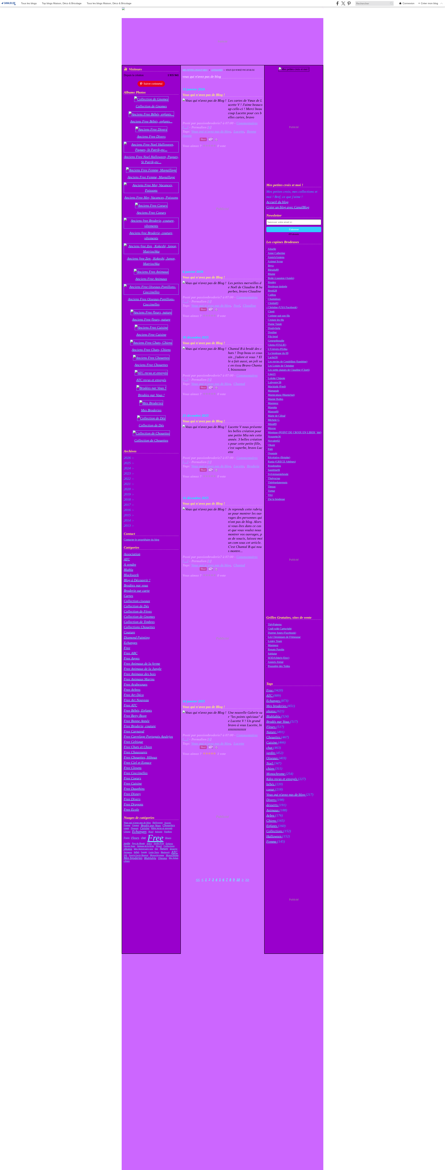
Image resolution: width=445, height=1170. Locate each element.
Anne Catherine (276, 253)
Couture (129, 632)
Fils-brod (273, 336)
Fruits (127, 838)
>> (247, 879)
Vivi (270, 495)
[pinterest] (349, 3)
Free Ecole (131, 809)
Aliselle (272, 248)
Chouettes (169, 825)
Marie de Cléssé (276, 415)
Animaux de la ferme (145, 846)
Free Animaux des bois (140, 674)
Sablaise (272, 653)
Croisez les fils (276, 319)
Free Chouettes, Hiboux (140, 757)
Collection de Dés (136, 606)
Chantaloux (274, 298)
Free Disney (132, 794)
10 (238, 879)
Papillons (168, 832)
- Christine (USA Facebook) (281, 307)
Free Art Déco (134, 695)
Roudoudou (274, 465)
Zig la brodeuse (276, 499)
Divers (168, 838)
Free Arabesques (135, 684)
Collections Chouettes (139, 627)
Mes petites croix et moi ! (195, 69)
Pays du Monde (138, 843)
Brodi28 (272, 290)
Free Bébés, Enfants (138, 710)
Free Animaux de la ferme (142, 663)
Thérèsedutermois (277, 482)
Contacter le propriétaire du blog (141, 539)
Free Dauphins (134, 788)
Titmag (272, 486)
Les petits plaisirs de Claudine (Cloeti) (289, 369)
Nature (164, 848)
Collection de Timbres (139, 622)
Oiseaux (162, 858)
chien (127, 861)
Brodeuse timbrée (277, 286)
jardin (127, 843)
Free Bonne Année (136, 721)
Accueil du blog (277, 202)
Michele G (274, 419)
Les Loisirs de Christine (281, 365)
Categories (216, 69)
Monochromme (157, 855)
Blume (271, 273)
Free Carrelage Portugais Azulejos (148, 736)
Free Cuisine (133, 783)
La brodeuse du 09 (278, 353)
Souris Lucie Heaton (138, 855)
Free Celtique (133, 742)
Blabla (128, 570)
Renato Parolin (276, 649)
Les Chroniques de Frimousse (284, 636)
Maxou (272, 428)
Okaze (271, 444)
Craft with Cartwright (280, 628)
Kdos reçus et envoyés (161, 828)
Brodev (272, 282)
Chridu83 (273, 303)
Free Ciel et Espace (137, 762)
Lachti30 (273, 357)
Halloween (157, 823)
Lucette (144, 852)
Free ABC (130, 653)
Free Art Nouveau (136, 700)
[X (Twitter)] (343, 3)
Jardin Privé (159, 843)
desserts (173, 849)
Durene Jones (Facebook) (282, 632)
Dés (156, 849)
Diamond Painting (137, 637)
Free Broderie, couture (140, 726)
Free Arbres (132, 689)
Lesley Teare (154, 852)
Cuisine (144, 828)
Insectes (167, 823)
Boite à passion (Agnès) (281, 278)
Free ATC (130, 705)
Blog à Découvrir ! (137, 580)
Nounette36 (274, 436)
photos (128, 848)
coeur (126, 828)
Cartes (128, 596)
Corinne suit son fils (279, 315)
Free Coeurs (132, 778)
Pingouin (134, 828)
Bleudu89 (273, 269)
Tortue (271, 490)
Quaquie (272, 453)
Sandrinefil (274, 469)
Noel (150, 831)
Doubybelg (274, 328)
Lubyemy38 (274, 382)
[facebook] (337, 3)
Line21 (272, 374)
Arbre (149, 843)
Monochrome (172, 855)
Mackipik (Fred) (277, 386)
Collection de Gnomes (139, 616)
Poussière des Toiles (279, 666)
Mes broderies (133, 858)
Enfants (169, 843)
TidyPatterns (275, 624)
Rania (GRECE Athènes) (282, 461)
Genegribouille (276, 340)
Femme (127, 825)
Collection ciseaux (137, 601)
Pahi (270, 449)
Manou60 (273, 411)
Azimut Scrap (275, 261)
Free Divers (132, 799)
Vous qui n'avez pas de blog (137, 823)
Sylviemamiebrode (278, 474)
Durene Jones (129, 846)
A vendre (130, 564)
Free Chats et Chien (138, 747)
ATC (127, 559)
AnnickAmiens (276, 257)
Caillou (272, 294)
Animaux (128, 852)
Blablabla (150, 858)
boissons (158, 832)
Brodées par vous (136, 585)
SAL (125, 855)
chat (143, 837)
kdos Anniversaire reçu (143, 849)
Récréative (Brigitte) (279, 457)
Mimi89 (272, 424)
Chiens (127, 831)
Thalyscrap (274, 478)
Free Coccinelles (136, 773)
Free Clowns (132, 768)
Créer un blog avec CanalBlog (287, 207)
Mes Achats (173, 858)
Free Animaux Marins (139, 679)
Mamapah (273, 390)
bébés (136, 852)
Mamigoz (273, 403)
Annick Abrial (275, 662)
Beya (271, 265)
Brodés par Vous (151, 825)
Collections (169, 846)
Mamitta (272, 407)
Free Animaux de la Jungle (142, 669)
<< (198, 879)
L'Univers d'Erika (277, 349)
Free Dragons (133, 804)
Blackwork (131, 575)
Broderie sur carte (137, 590)
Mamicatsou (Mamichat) (281, 394)
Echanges (130, 643)
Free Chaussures (135, 752)
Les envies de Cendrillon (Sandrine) (287, 361)
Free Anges (132, 658)
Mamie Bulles (275, 399)
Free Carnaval (134, 731)
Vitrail (159, 846)
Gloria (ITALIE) (277, 344)
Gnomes (135, 825)
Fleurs (135, 837)
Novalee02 (274, 440)
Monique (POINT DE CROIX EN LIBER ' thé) (294, 432)
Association (132, 554)
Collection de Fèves (138, 611)
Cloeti (271, 311)
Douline (272, 332)
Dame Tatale (275, 324)
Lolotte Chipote (276, 378)
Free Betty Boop (135, 716)
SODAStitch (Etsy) (278, 657)
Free (127, 648)
